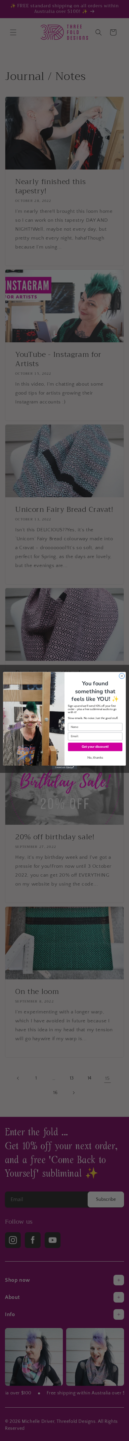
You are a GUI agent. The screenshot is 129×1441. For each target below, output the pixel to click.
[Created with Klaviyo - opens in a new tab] (64, 767)
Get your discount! (95, 746)
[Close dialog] (122, 676)
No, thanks (95, 757)
